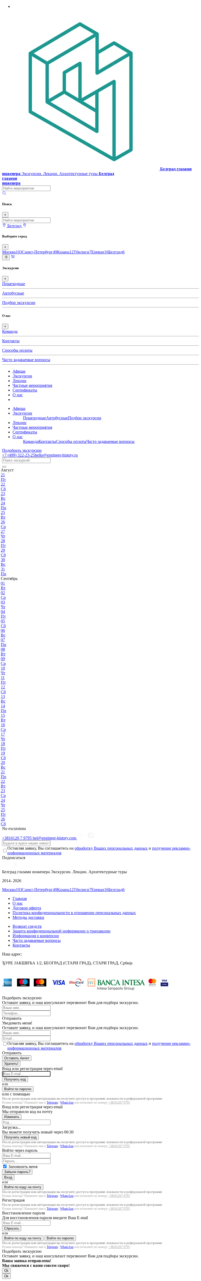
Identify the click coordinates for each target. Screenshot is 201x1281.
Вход (8, 1177)
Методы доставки (28, 917)
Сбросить (11, 1228)
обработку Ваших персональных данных (111, 848)
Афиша (19, 371)
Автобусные (13, 293)
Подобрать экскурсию (22, 450)
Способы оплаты (17, 350)
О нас (18, 395)
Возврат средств (27, 926)
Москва (12, 252)
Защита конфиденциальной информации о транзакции (61, 931)
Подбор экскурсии (18, 302)
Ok (6, 1271)
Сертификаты (25, 390)
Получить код (15, 1079)
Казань (65, 252)
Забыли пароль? (17, 1172)
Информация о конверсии (36, 935)
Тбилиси (82, 252)
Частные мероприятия (32, 385)
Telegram (52, 1102)
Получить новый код (20, 1137)
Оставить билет (16, 1058)
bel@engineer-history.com (55, 838)
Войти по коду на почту (22, 1187)
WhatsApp (67, 1102)
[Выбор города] (25, 226)
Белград (116, 252)
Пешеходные (13, 283)
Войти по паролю (17, 1089)
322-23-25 (18, 455)
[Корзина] (13, 257)
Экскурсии (22, 376)
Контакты (11, 341)
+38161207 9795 (119, 1102)
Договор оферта (27, 908)
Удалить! (11, 1064)
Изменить (11, 1117)
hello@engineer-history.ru (56, 455)
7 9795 (17, 838)
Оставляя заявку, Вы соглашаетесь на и (99, 850)
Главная (20, 898)
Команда (10, 331)
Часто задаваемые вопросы (26, 359)
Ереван (99, 252)
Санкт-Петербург (39, 252)
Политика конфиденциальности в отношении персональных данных (74, 912)
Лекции (19, 380)
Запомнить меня (22, 1166)
